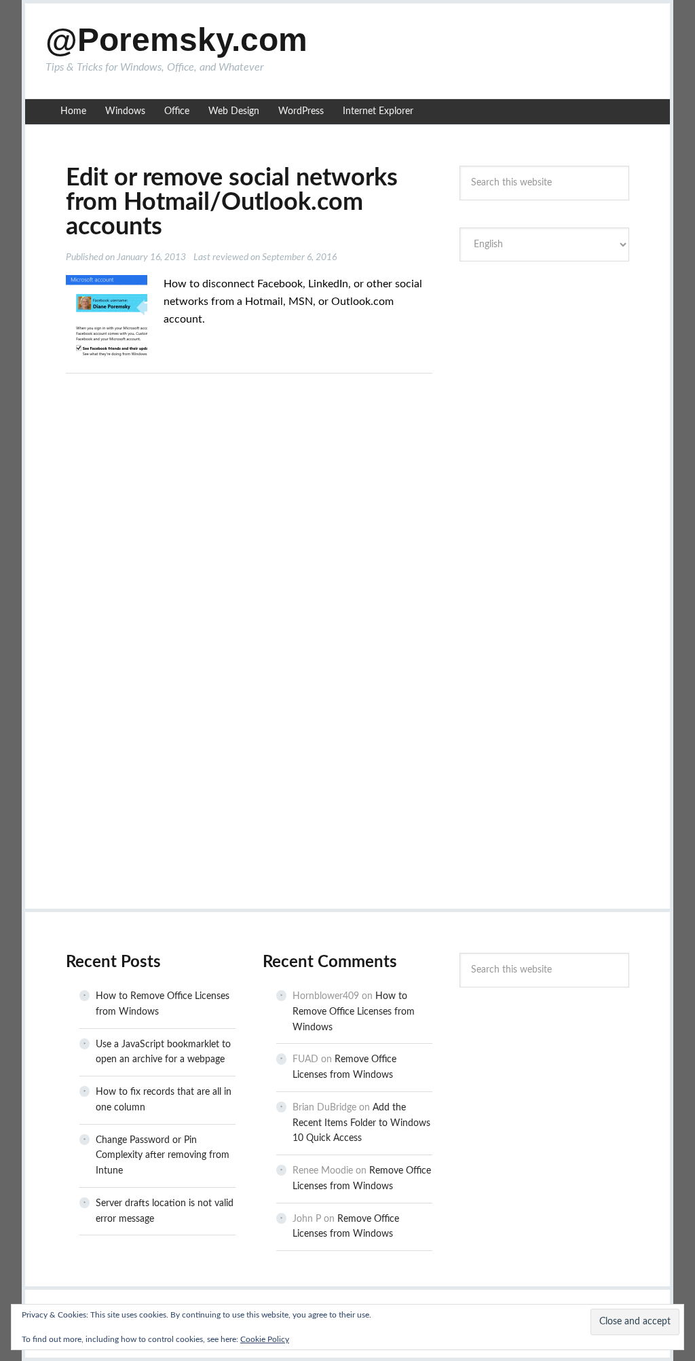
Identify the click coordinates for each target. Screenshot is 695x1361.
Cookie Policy (264, 1339)
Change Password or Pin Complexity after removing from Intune (162, 1156)
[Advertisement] (561, 373)
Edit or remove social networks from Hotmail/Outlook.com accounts (232, 202)
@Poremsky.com (176, 40)
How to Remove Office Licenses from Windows (354, 1012)
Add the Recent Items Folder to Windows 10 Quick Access (361, 1123)
